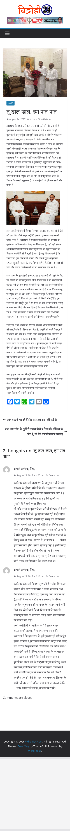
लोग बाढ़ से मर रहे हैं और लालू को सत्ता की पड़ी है (32, 420)
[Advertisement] (35, 794)
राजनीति (10, 103)
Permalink (54, 475)
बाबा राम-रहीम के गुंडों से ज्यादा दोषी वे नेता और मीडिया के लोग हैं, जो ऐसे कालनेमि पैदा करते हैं (34, 431)
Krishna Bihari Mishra (40, 119)
